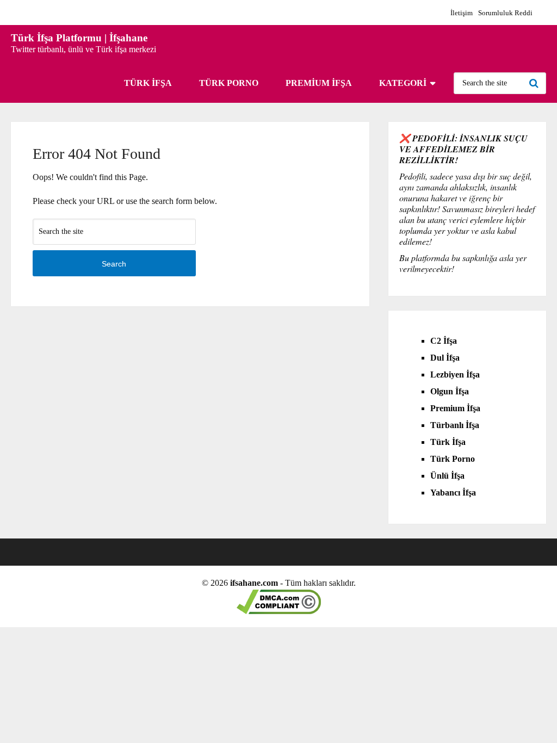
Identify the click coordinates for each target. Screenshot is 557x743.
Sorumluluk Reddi (505, 13)
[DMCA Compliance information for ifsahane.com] (279, 611)
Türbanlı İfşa (454, 425)
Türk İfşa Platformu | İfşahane (79, 38)
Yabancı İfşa (453, 492)
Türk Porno (228, 83)
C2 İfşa (443, 340)
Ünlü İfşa (447, 475)
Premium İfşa (319, 83)
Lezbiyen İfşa (455, 374)
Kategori (402, 83)
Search (535, 83)
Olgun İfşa (449, 391)
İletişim (461, 13)
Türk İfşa (148, 83)
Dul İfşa (445, 357)
